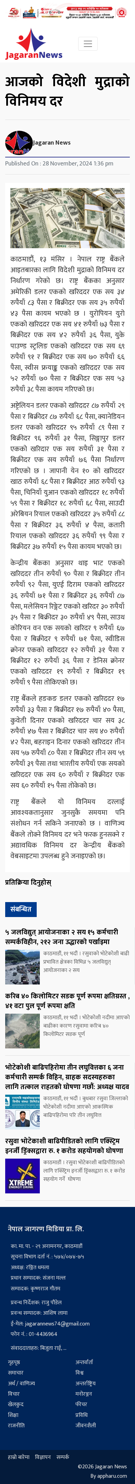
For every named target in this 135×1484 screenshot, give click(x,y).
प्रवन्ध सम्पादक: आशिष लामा (39, 1313)
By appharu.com (108, 1476)
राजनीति (16, 1425)
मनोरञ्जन (83, 1394)
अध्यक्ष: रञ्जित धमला (30, 1267)
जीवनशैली (85, 1425)
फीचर (81, 1404)
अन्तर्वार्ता (84, 1362)
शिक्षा (13, 1415)
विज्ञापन (43, 1457)
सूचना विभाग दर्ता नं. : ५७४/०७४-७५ (47, 1257)
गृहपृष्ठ (14, 1362)
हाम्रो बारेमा (18, 1457)
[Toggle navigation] (88, 44)
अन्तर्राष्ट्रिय (85, 1383)
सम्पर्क (62, 1457)
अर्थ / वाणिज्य (21, 1383)
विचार (14, 1394)
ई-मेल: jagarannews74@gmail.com (50, 1324)
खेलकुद (16, 1404)
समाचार (16, 1373)
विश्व (79, 1373)
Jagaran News (52, 143)
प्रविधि (81, 1415)
